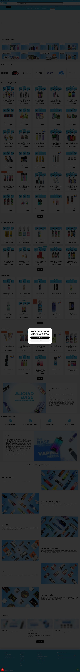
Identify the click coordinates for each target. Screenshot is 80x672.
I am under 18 (40, 340)
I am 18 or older (40, 337)
